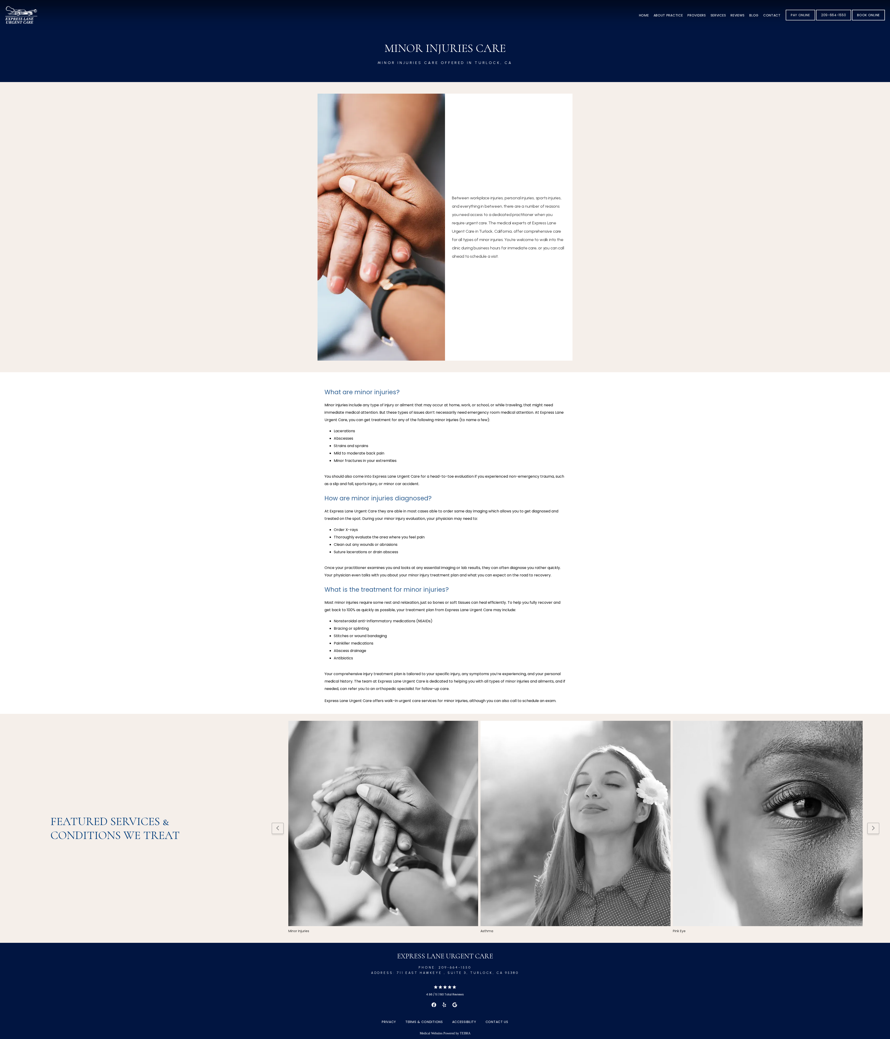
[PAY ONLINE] (800, 20)
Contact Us (497, 1022)
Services (718, 15)
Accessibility (464, 1022)
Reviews (738, 15)
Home (644, 15)
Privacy (389, 1022)
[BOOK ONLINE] (868, 20)
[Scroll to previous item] (278, 828)
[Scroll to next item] (873, 828)
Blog (754, 15)
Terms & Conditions (424, 1022)
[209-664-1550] (834, 20)
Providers (696, 15)
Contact (772, 15)
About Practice (668, 15)
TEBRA (465, 1033)
